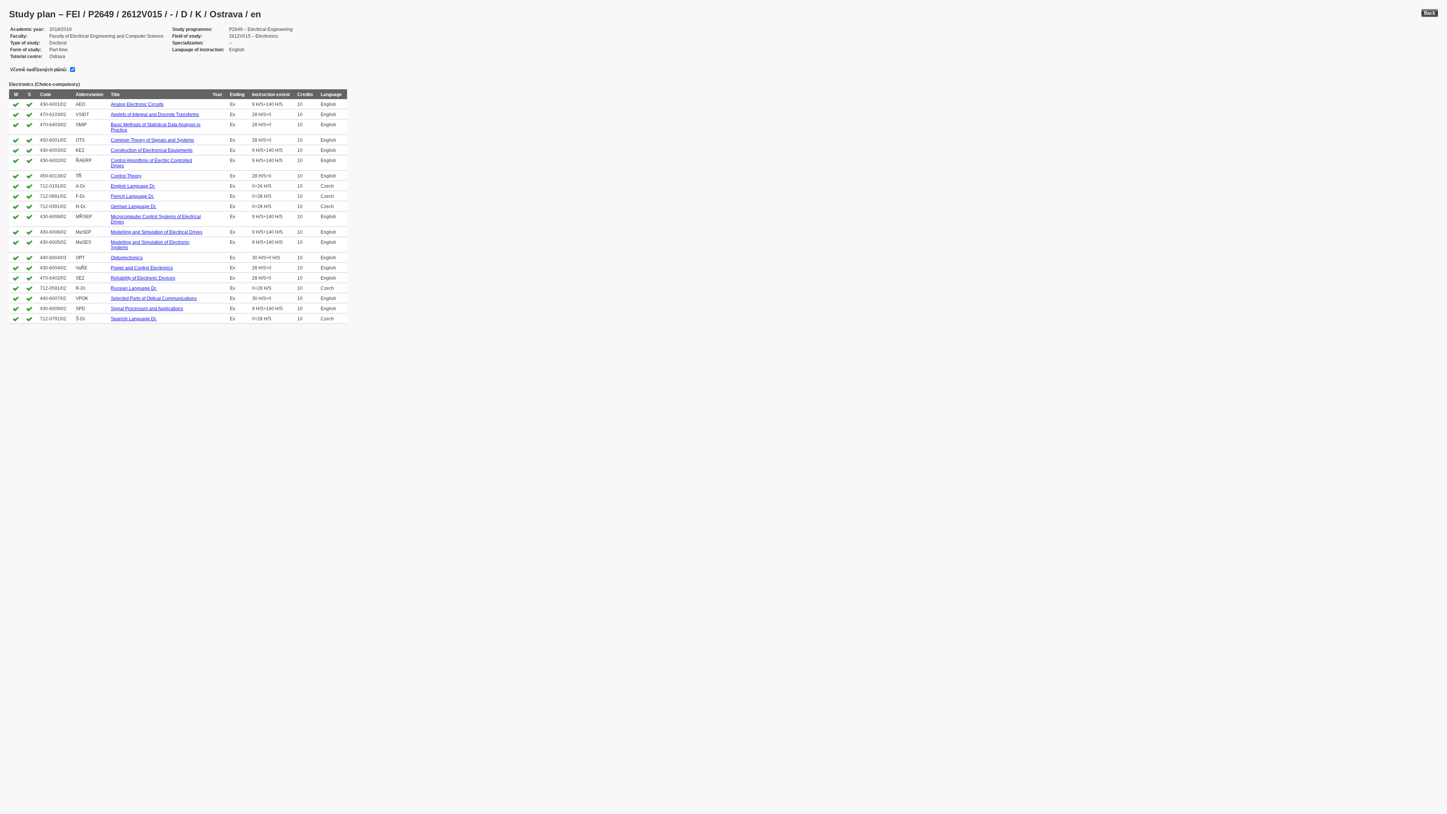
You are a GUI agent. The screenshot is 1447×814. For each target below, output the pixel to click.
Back (1429, 13)
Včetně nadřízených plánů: (38, 69)
